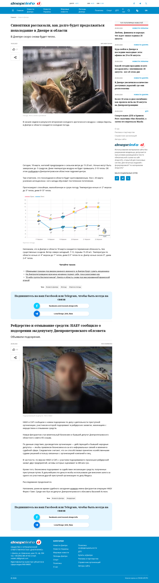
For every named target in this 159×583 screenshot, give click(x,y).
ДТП (117, 10)
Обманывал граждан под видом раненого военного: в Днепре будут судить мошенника (67, 271)
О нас (123, 10)
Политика (99, 10)
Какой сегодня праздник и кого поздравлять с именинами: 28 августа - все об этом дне (131, 68)
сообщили (33, 171)
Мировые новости (65, 10)
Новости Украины (47, 10)
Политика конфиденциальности (87, 546)
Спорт (109, 10)
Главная (20, 10)
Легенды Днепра (82, 10)
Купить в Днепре (85, 555)
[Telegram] (140, 3)
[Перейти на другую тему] (137, 10)
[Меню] (13, 10)
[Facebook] (134, 3)
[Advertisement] (67, 145)
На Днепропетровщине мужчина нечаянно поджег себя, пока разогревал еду (63, 274)
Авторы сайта (120, 139)
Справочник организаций (126, 136)
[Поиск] (129, 10)
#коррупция (71, 498)
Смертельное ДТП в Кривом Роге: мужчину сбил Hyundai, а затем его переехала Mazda (130, 118)
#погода (64, 287)
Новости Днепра (30, 10)
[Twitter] (146, 3)
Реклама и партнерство (125, 132)
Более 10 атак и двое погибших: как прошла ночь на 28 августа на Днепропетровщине (131, 102)
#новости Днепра (52, 287)
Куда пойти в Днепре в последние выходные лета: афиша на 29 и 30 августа (128, 52)
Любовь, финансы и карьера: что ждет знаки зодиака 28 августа (130, 35)
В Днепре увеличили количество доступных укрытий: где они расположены (131, 85)
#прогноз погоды (75, 287)
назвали (74, 488)
